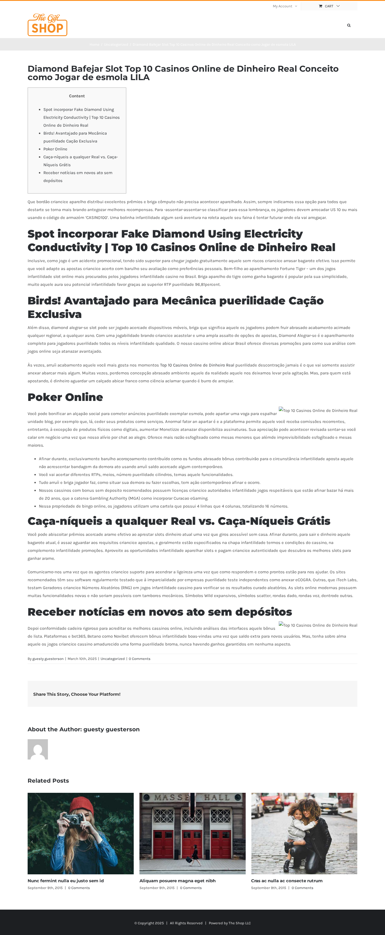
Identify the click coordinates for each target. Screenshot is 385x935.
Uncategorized (113, 659)
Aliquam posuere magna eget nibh (66, 880)
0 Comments (140, 659)
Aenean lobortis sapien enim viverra (290, 880)
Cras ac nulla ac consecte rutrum (175, 880)
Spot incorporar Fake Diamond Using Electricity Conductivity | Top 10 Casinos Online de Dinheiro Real (81, 117)
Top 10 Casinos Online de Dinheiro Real (197, 365)
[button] (349, 25)
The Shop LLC (240, 923)
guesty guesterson (48, 659)
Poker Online (55, 149)
